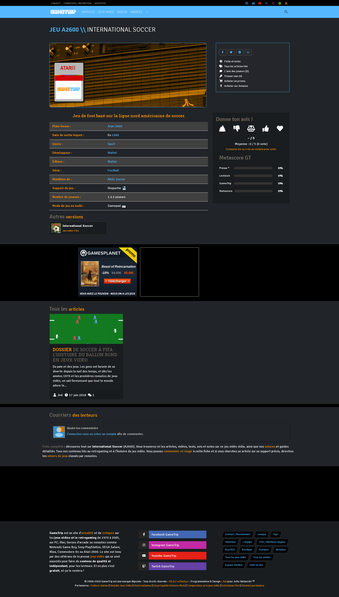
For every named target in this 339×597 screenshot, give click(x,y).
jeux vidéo (97, 557)
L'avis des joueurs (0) (236, 71)
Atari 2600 (115, 126)
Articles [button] (88, 12)
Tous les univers (262, 557)
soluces (270, 447)
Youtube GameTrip (164, 556)
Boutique (247, 549)
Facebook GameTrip (165, 535)
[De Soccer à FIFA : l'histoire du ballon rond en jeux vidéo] (86, 329)
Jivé (224, 581)
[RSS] (286, 3)
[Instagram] (273, 3)
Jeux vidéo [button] (106, 12)
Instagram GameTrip (165, 545)
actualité (87, 533)
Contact (55, 3)
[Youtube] (260, 3)
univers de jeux (57, 456)
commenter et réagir (178, 451)
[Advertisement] (231, 272)
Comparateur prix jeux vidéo (203, 585)
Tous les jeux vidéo (235, 557)
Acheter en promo (234, 81)
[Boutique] (253, 3)
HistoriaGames (142, 585)
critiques (108, 533)
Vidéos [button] (122, 12)
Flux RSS (230, 549)
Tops (275, 534)
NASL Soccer (116, 179)
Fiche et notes (232, 61)
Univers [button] (136, 12)
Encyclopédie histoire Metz (169, 585)
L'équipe (247, 542)
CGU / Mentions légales (272, 542)
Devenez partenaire (252, 585)
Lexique (262, 534)
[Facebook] (247, 3)
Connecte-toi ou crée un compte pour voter (251, 149)
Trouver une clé (233, 76)
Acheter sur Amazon (236, 86)
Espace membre (233, 565)
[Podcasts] (279, 3)
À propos (264, 549)
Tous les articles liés (236, 66)
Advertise (100, 3)
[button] (147, 12)
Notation (281, 549)
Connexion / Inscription (77, 3)
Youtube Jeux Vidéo (121, 585)
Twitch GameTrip (163, 566)
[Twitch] (266, 3)
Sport (111, 144)
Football (113, 170)
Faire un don (256, 565)
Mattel (112, 153)
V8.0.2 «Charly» (178, 581)
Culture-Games (99, 585)
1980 (115, 135)
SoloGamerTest (231, 585)
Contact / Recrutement (237, 534)
